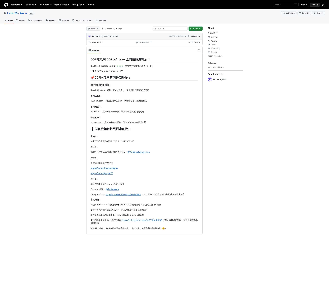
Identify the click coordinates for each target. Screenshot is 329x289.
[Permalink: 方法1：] (89, 136)
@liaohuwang (112, 189)
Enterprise (77, 4)
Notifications (290, 13)
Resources (44, 4)
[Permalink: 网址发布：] (89, 117)
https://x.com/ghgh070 (102, 173)
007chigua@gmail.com (139, 152)
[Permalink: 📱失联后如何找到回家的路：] (89, 129)
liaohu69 (12, 13)
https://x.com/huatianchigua (104, 168)
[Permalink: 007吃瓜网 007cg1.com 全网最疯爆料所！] (89, 59)
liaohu (23, 13)
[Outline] (199, 50)
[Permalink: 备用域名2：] (89, 106)
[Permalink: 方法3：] (89, 158)
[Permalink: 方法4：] (89, 179)
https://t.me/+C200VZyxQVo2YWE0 (123, 194)
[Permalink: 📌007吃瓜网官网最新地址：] (89, 77)
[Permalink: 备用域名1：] (89, 96)
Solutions (29, 4)
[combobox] (171, 29)
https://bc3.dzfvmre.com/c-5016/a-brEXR (142, 220)
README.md (97, 42)
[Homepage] (6, 5)
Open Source (60, 4)
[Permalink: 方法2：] (89, 147)
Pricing (90, 4)
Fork (305, 13)
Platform (15, 4)
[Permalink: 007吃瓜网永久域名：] (89, 85)
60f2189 (172, 36)
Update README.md (109, 36)
